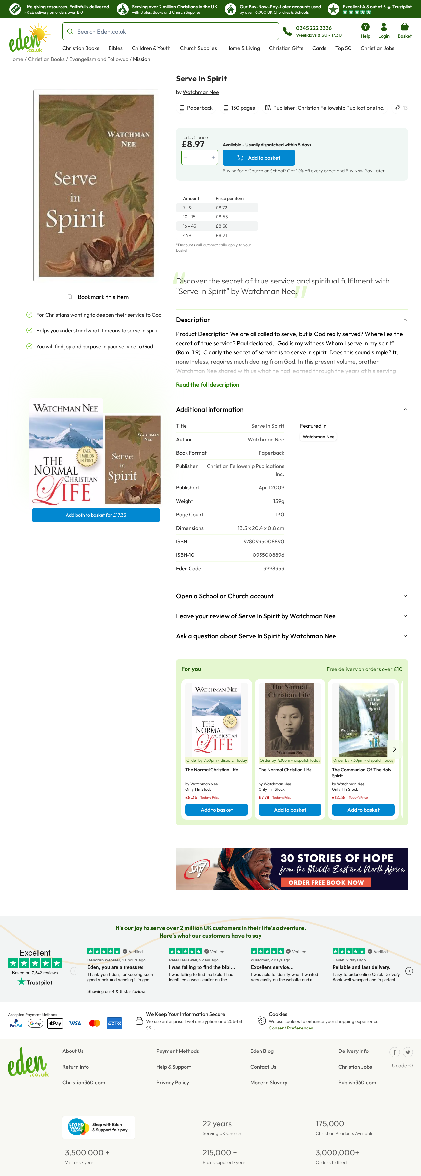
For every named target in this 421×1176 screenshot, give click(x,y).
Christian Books (80, 48)
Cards (319, 48)
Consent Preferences (291, 1028)
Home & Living (243, 48)
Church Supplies (198, 48)
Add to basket (264, 157)
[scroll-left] (395, 749)
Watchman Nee (201, 92)
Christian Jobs (377, 48)
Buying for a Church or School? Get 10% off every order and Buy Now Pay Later (304, 171)
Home (16, 59)
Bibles (116, 48)
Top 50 (343, 48)
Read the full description (207, 384)
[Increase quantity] (214, 157)
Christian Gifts (286, 48)
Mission (141, 59)
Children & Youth (151, 48)
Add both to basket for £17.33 (96, 515)
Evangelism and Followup (98, 59)
